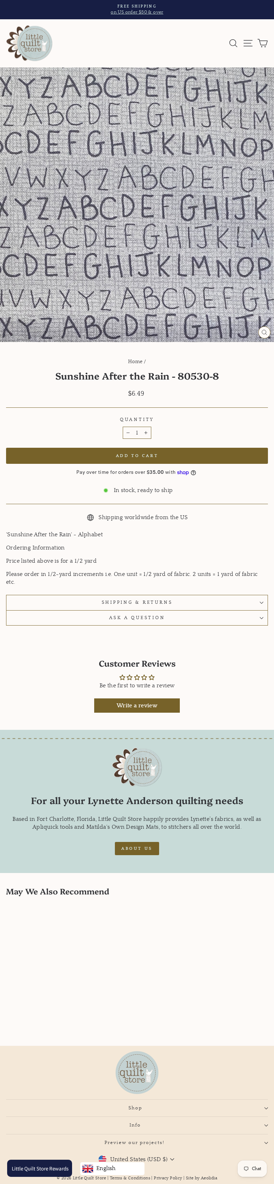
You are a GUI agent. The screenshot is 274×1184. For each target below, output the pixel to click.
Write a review (137, 705)
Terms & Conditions (130, 1178)
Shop (135, 1107)
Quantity (137, 419)
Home (135, 362)
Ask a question (137, 617)
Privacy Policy (168, 1178)
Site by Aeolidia (201, 1178)
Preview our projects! (135, 1142)
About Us (137, 848)
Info (135, 1125)
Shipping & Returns (137, 602)
